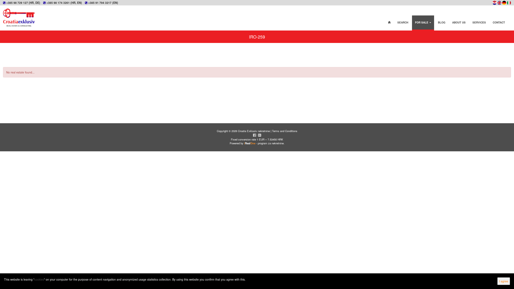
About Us (459, 22)
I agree (503, 281)
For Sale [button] (422, 22)
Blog (441, 22)
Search (402, 22)
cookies (39, 279)
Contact (499, 22)
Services (479, 22)
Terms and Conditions (284, 131)
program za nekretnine (271, 143)
